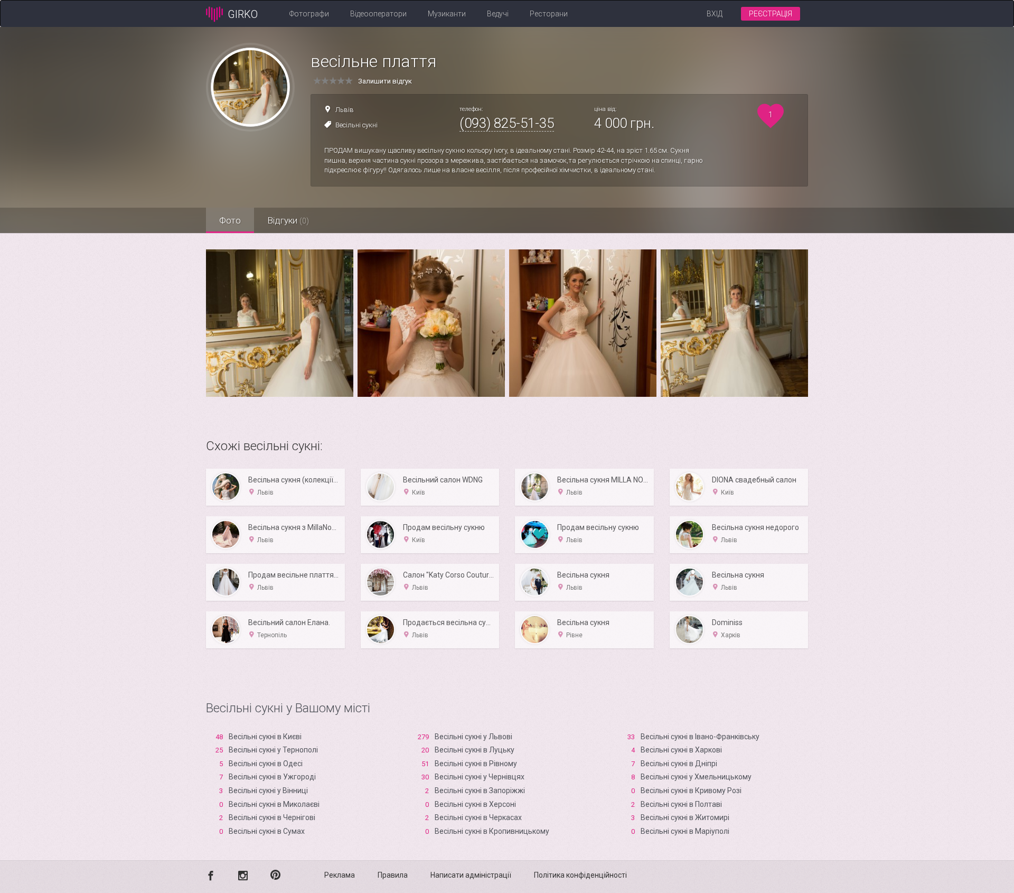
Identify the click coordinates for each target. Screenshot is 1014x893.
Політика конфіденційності (580, 875)
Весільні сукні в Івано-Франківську (700, 736)
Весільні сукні (356, 125)
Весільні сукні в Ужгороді (272, 777)
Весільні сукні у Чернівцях (479, 777)
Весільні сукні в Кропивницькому (492, 831)
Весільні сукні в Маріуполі (685, 831)
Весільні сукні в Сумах (267, 831)
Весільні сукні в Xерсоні (475, 804)
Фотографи (309, 14)
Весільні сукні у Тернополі (273, 750)
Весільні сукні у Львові (473, 736)
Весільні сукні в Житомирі (685, 817)
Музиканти (447, 14)
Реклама (339, 875)
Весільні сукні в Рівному (476, 763)
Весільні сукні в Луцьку (474, 750)
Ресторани (549, 14)
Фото (230, 220)
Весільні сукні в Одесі (266, 763)
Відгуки (288, 220)
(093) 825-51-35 (506, 123)
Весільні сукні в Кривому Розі (691, 790)
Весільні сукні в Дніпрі (679, 763)
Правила (393, 875)
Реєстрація (770, 14)
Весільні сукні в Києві (265, 736)
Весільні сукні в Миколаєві (274, 804)
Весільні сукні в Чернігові (272, 817)
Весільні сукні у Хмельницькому (696, 777)
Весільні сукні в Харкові (681, 750)
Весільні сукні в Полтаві (681, 804)
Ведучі (498, 14)
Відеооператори (378, 14)
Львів (344, 110)
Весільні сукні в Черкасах (478, 817)
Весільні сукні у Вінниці (268, 790)
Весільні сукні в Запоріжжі (480, 790)
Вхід (714, 14)
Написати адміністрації (470, 875)
